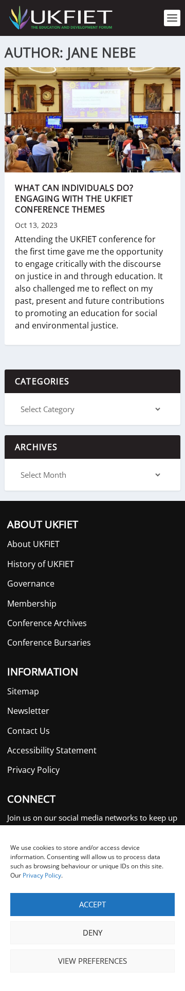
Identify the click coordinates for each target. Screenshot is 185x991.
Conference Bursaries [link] (49, 642)
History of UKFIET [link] (40, 564)
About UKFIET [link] (33, 544)
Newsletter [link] (28, 710)
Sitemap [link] (23, 691)
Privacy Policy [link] (42, 875)
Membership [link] (32, 603)
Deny (92, 932)
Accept (92, 904)
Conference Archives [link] (47, 623)
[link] (60, 18)
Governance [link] (30, 583)
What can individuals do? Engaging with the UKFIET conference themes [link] (74, 198)
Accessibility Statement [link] (52, 750)
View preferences (92, 961)
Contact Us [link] (28, 730)
